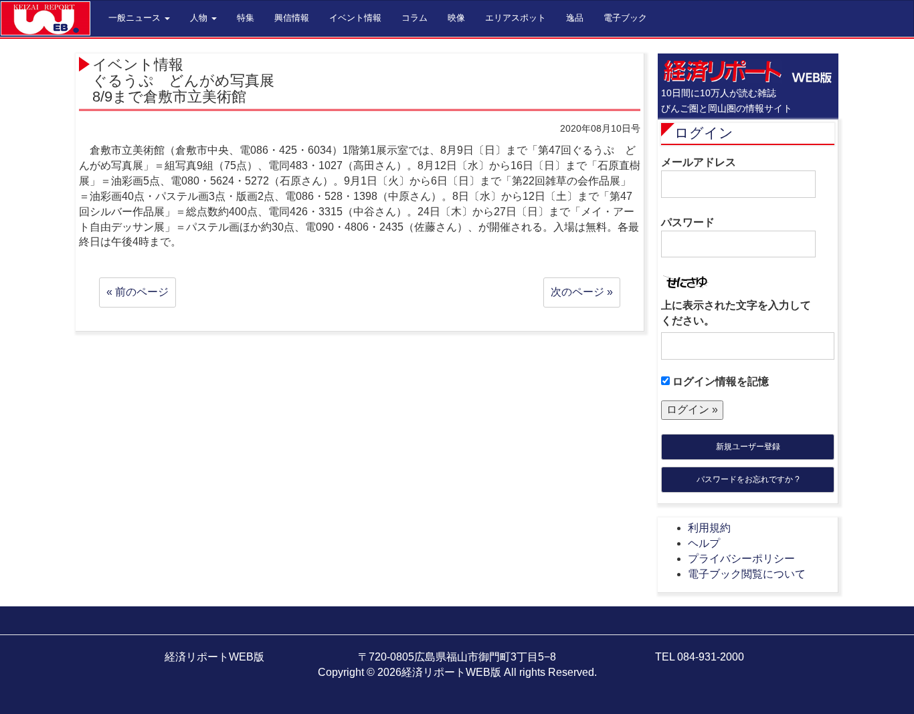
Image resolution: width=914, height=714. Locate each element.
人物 (200, 18)
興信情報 (291, 18)
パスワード (688, 222)
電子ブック (625, 18)
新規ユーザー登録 (748, 446)
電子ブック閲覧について (747, 574)
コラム (414, 18)
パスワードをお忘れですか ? (748, 479)
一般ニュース (135, 18)
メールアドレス (698, 162)
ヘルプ (704, 543)
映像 (456, 18)
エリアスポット (515, 18)
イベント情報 (355, 18)
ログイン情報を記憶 (719, 381)
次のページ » (582, 292)
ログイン (703, 132)
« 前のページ (137, 292)
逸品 (574, 18)
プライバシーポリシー (741, 558)
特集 (245, 18)
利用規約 (709, 527)
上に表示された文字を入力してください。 (736, 313)
